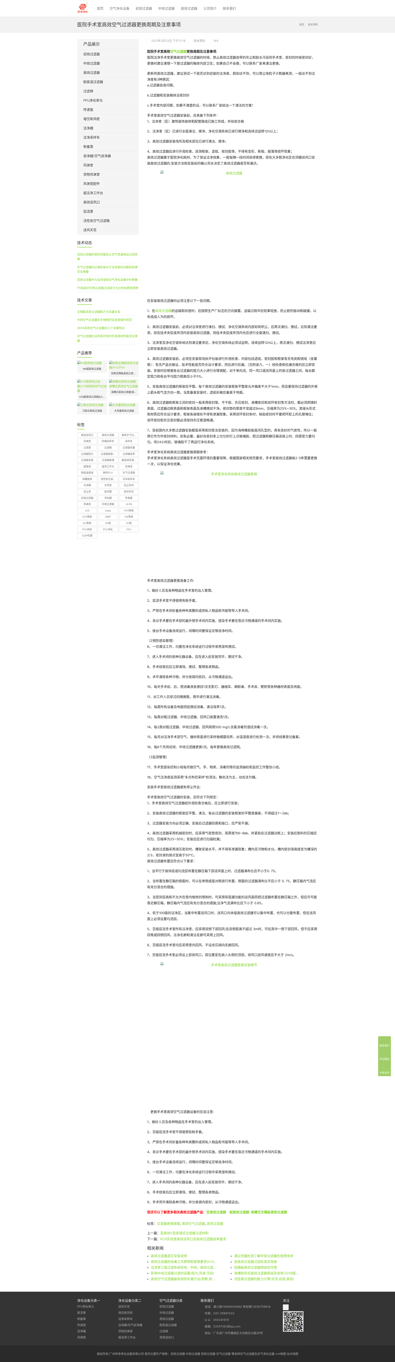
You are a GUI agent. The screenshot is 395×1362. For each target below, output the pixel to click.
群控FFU (108, 472)
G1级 (129, 523)
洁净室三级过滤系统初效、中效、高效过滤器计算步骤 (184, 1267)
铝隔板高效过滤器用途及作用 (255, 1267)
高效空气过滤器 (193, 1224)
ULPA (129, 504)
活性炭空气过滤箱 (96, 221)
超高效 (87, 466)
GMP (108, 516)
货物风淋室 (91, 174)
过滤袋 (87, 447)
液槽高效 (87, 479)
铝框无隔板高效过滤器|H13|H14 (124, 373)
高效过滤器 (189, 8)
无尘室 (87, 491)
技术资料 (199, 40)
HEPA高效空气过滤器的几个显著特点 (101, 328)
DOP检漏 (87, 535)
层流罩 (88, 211)
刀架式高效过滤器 (92, 410)
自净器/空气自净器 (97, 156)
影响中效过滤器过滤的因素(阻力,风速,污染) (182, 1273)
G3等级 (87, 523)
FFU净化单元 (93, 100)
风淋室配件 (91, 184)
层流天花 (129, 491)
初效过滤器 (144, 8)
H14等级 (129, 510)
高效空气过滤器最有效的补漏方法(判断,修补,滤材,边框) (184, 1279)
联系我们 (229, 8)
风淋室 (88, 165)
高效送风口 (91, 202)
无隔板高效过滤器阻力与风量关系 (98, 311)
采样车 (128, 441)
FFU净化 (108, 529)
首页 (100, 8)
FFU (129, 529)
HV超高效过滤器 (92, 368)
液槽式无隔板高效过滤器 (269, 1212)
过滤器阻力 (87, 454)
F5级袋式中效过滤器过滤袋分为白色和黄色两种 (107, 288)
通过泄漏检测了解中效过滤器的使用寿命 (263, 1256)
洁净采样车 (91, 137)
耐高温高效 (87, 472)
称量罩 (88, 147)
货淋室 (128, 466)
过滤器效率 (129, 454)
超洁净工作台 (93, 193)
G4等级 (129, 516)
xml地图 (280, 1353)
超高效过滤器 (239, 1212)
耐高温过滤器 (93, 82)
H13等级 (87, 516)
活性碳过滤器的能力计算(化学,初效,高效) (264, 1279)
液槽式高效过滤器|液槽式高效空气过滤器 (124, 392)
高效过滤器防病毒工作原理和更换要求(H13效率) (184, 1262)
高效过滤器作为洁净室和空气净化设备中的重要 (107, 279)
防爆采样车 (108, 441)
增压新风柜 (91, 119)
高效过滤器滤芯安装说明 (169, 1256)
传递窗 (88, 110)
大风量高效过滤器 (124, 410)
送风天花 (89, 230)
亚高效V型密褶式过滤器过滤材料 (184, 1233)
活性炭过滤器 (108, 479)
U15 (87, 510)
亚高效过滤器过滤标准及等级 (255, 1262)
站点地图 (292, 1353)
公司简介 (210, 8)
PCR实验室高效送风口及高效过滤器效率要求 (193, 1239)
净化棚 (108, 498)
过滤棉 (88, 91)
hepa (108, 510)
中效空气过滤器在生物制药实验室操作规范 (104, 319)
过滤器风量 (129, 447)
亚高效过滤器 (216, 1212)
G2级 (108, 523)
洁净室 (108, 485)
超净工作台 (108, 466)
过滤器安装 (87, 460)
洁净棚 (88, 128)
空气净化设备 (119, 8)
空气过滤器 (178, 51)
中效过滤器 (166, 8)
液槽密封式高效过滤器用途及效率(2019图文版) (267, 1273)
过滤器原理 (108, 460)
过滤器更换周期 (168, 1224)
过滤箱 (108, 447)
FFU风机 (87, 529)
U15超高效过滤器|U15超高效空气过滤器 (92, 396)
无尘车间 (129, 485)
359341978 (221, 1319)
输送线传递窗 (129, 460)
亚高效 (87, 504)
